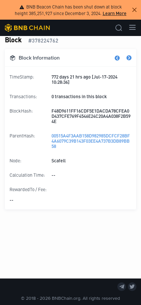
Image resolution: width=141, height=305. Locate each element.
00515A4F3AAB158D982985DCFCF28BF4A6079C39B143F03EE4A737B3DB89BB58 (90, 141)
